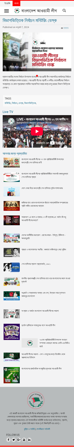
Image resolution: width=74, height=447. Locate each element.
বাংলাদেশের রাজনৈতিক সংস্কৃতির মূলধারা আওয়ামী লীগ (41, 368)
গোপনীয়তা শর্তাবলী (43, 429)
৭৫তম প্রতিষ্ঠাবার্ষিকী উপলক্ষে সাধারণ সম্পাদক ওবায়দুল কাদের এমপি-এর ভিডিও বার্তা (55, 343)
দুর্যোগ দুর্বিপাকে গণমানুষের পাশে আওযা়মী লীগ (38, 325)
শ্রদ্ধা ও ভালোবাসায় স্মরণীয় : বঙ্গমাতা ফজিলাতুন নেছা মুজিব (44, 249)
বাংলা (16, 3)
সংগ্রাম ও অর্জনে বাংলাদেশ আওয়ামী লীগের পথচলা (40, 310)
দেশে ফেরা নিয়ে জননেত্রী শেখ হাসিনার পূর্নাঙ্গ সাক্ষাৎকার (42, 188)
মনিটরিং (8, 103)
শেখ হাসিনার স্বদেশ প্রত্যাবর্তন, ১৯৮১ (36, 264)
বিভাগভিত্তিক (30, 103)
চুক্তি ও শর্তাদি (29, 429)
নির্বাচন (14, 103)
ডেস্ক (20, 103)
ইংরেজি (7, 3)
